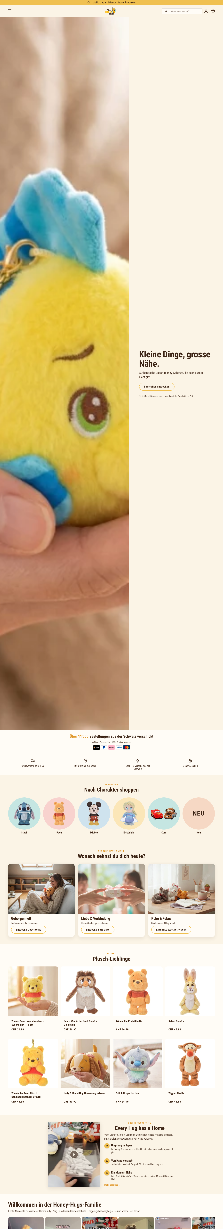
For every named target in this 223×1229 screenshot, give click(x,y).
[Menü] (9, 11)
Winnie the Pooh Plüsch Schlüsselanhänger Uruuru (25, 1095)
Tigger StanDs (176, 1093)
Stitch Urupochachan (127, 1093)
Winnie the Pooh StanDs (129, 1021)
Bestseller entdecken (157, 386)
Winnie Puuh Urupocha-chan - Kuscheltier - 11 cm (27, 1022)
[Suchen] (166, 11)
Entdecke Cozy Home (28, 929)
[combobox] (185, 11)
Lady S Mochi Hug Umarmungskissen (84, 1093)
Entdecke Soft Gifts (98, 929)
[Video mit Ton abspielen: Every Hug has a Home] (74, 1154)
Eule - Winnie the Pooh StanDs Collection (80, 1022)
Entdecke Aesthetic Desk (171, 929)
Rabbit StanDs (176, 1021)
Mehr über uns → (112, 1185)
